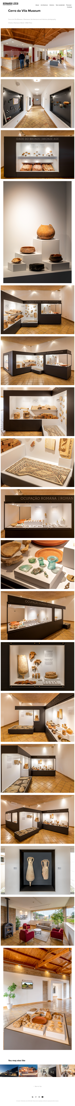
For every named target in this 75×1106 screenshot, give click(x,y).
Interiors (52, 5)
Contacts (69, 7)
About (37, 5)
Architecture (44, 5)
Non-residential (60, 5)
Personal (68, 5)
